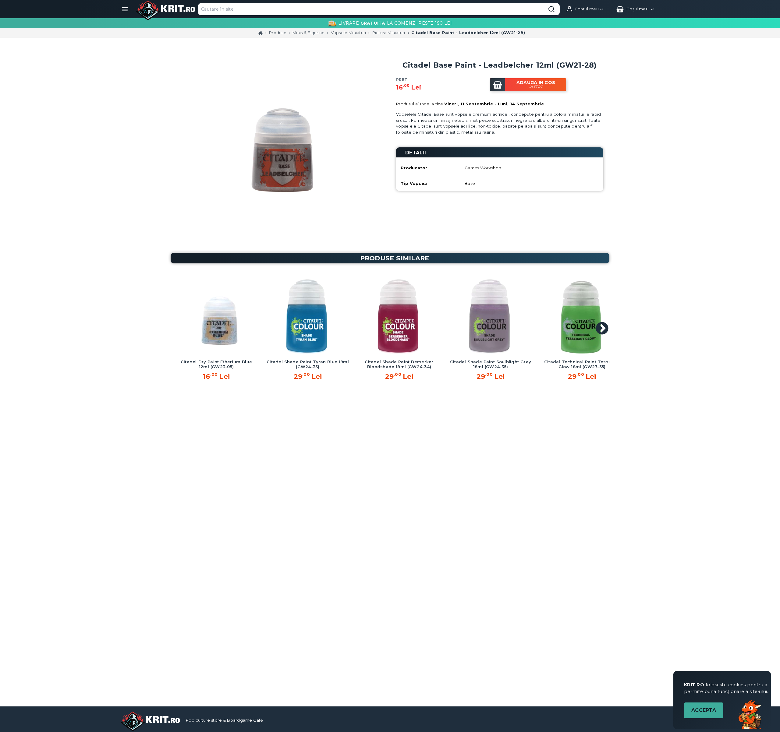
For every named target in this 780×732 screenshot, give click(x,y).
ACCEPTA (703, 710)
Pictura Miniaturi (388, 32)
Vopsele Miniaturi (348, 32)
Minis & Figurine (308, 32)
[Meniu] (125, 9)
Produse (277, 32)
